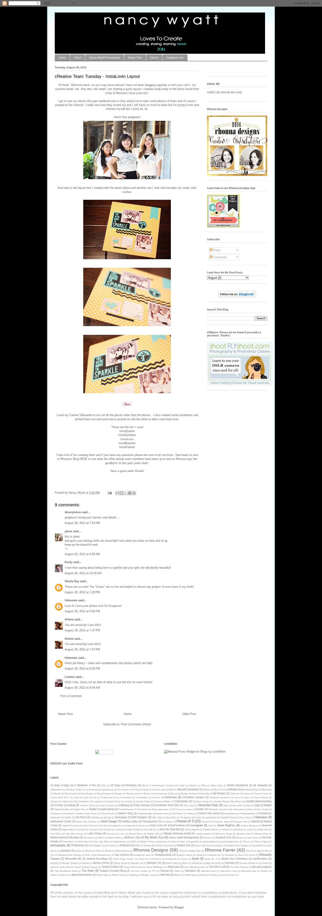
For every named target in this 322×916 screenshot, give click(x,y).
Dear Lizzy (189, 805)
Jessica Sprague (249, 825)
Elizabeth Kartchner (219, 809)
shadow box (214, 855)
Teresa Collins (110, 866)
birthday (232, 789)
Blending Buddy (250, 789)
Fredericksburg (247, 813)
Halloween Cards (60, 821)
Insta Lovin (156, 825)
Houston (206, 821)
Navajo (239, 837)
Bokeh (147, 793)
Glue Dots (171, 817)
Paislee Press (147, 841)
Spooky (54, 863)
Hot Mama (167, 821)
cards (85, 797)
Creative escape (201, 801)
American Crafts (74, 789)
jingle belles (68, 829)
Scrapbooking (163, 854)
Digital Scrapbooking (101, 809)
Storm (185, 863)
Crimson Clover (87, 805)
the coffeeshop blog (194, 867)
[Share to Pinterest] (134, 493)
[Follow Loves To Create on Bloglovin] (237, 296)
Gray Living (244, 817)
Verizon (264, 871)
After (203, 785)
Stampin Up (137, 863)
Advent (193, 785)
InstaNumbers (127, 435)
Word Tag (190, 875)
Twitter (177, 871)
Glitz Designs (139, 817)
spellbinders (260, 858)
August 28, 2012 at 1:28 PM (82, 592)
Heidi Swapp (109, 821)
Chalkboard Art (108, 797)
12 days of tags (59, 785)
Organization (119, 841)
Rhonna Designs (150, 849)
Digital (268, 805)
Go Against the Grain (191, 817)
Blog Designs (104, 793)
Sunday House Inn (248, 863)
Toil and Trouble (139, 871)
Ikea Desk (89, 825)
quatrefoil (257, 845)
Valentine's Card (228, 871)
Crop (101, 805)
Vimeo (53, 875)
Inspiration (116, 825)
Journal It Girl (96, 829)
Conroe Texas (113, 801)
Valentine (190, 870)
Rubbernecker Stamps (69, 855)
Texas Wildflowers (155, 867)
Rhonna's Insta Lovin (129, 93)
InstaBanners (127, 443)
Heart (94, 821)
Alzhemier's (56, 789)
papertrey (194, 841)
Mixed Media (114, 837)
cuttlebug (123, 805)
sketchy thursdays (97, 858)
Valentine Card (208, 871)
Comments (219, 257)
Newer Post (65, 714)
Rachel (88, 851)
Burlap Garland (189, 793)
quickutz (66, 850)
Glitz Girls (156, 817)
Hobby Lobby (130, 821)
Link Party (55, 833)
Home (62, 57)
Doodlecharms (126, 809)
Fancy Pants (107, 813)
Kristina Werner (210, 829)
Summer (230, 862)
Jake (210, 825)
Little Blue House (74, 833)
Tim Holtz (88, 870)
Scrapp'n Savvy (184, 855)
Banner (147, 789)
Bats (171, 789)
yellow (202, 875)
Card (76, 797)
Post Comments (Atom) (136, 724)
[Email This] (117, 493)
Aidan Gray (216, 785)
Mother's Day (132, 837)
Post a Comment (71, 696)
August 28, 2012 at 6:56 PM (82, 611)
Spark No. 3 (211, 859)
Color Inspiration (81, 801)
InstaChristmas (177, 825)
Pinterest (125, 845)
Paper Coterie (178, 841)
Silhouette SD (73, 858)
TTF (154, 871)
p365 (133, 841)
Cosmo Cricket (143, 801)
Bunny (174, 793)
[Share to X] (126, 493)
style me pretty (213, 863)
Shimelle (229, 855)
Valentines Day (249, 871)
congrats (97, 801)
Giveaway (121, 817)
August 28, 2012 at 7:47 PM (82, 630)
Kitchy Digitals (192, 829)
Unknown (71, 600)
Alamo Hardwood (237, 785)
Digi (257, 805)
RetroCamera (122, 851)
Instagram (196, 825)
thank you (174, 866)
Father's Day (125, 813)
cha (94, 797)
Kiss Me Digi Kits (170, 829)
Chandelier (125, 797)
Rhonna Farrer (220, 849)
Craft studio (181, 801)
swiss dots (65, 867)
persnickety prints (230, 841)
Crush (111, 805)
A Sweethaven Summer (162, 785)
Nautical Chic (224, 837)
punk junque (216, 845)
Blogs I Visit (135, 57)
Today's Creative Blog (113, 870)
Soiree (184, 859)
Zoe (223, 875)
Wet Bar (165, 874)
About (77, 57)
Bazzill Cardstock (188, 789)
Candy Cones (261, 793)
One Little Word (101, 841)
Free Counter (58, 743)
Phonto (247, 841)
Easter (200, 809)
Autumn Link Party (130, 789)
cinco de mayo (241, 797)
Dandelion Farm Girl (166, 805)
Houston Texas (221, 821)
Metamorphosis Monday (64, 837)
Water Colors (118, 875)
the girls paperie (262, 866)
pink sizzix (110, 845)
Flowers (191, 813)
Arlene (69, 619)
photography (58, 845)
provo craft (200, 845)
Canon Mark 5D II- (59, 797)
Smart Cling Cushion (123, 859)
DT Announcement (182, 809)
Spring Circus (101, 862)
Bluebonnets (133, 793)
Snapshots (170, 859)
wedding (133, 875)
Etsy (250, 809)
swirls (53, 867)
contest (128, 801)
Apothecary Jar (109, 789)
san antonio (122, 854)
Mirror (101, 837)
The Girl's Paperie (239, 867)
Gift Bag (95, 817)
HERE (83, 459)
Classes (54, 801)
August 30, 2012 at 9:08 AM (82, 687)
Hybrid (255, 821)
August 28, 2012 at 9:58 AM (82, 554)
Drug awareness (160, 809)
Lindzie (70, 677)
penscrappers (210, 841)
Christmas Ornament (219, 797)
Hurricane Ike (240, 821)
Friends (263, 813)
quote (78, 851)
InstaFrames (127, 447)
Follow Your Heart (209, 813)
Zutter (232, 875)
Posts (216, 250)
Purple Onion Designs (238, 845)
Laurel (250, 829)
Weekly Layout (149, 875)
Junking (119, 829)
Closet (65, 801)
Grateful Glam (228, 817)
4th (143, 785)
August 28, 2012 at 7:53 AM (82, 523)
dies (248, 805)
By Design (219, 793)
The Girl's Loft (217, 866)
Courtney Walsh (162, 801)
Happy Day (81, 821)
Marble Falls (153, 833)
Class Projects (261, 797)
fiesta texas (162, 813)
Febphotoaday (145, 813)
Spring (85, 863)
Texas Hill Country (133, 867)
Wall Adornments (82, 874)
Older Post (189, 714)
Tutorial (164, 870)
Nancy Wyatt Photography (104, 57)
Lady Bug (237, 829)
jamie (68, 531)
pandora (162, 841)
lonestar (111, 833)
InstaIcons (127, 439)
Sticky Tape (172, 863)
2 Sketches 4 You (85, 785)
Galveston (55, 817)
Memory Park (261, 833)
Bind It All (218, 789)
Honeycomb (150, 821)
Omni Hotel (83, 841)
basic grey (160, 789)
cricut (71, 805)
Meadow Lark (243, 833)
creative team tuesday (259, 801)
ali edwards (260, 785)
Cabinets (234, 793)
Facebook (55, 813)
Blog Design (87, 793)
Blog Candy (71, 793)
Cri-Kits (58, 805)
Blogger (118, 793)
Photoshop (77, 845)
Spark (195, 858)
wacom (64, 875)
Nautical (207, 837)
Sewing (200, 855)
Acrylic (182, 785)
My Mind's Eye (154, 837)
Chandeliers (142, 797)
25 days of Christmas (124, 785)
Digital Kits (79, 809)
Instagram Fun (175, 57)
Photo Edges (261, 841)
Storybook (197, 863)
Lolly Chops (94, 833)
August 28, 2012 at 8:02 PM (82, 668)
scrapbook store (142, 855)
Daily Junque (142, 805)
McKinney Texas (223, 833)
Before (206, 789)
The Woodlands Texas (66, 871)
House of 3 (185, 821)
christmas (170, 797)
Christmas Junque (193, 797)
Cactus (246, 793)
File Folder (177, 813)
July (109, 829)
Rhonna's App (253, 851)
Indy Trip (102, 825)
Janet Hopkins (226, 825)
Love (122, 833)
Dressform (143, 809)
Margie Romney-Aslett (177, 833)
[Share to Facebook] (130, 493)
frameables (230, 813)
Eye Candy (262, 809)
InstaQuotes (127, 431)
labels (225, 829)
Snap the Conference (150, 859)
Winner (177, 875)
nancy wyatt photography (184, 837)
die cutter (237, 805)
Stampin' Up (154, 862)
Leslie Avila (262, 829)
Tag (76, 867)
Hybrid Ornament (71, 825)
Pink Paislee (95, 845)
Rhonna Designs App (190, 851)
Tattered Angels (90, 867)
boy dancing (160, 793)
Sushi (265, 863)
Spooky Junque (70, 863)
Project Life (183, 845)
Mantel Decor (136, 833)
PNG (137, 845)
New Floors (252, 837)
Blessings (267, 789)
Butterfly (205, 793)
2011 (103, 785)
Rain (98, 851)
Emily (69, 562)
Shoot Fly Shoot (246, 855)
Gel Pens (80, 817)
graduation (211, 817)
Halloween (261, 817)
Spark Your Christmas (234, 858)
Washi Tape (102, 875)
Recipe (108, 851)
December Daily (208, 805)
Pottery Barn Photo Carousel (158, 845)
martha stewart (203, 833)
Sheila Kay (72, 581)
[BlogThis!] (121, 493)
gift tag (107, 817)
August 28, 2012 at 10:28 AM (83, 573)
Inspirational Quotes (136, 825)
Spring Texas (120, 863)
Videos (154, 57)
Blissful (57, 793)
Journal (81, 829)
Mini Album (89, 837)
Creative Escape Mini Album (227, 801)
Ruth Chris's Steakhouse (98, 855)
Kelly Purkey (133, 829)
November (68, 841)
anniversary (91, 789)
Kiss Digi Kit (150, 829)
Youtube (213, 875)
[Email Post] (109, 492)
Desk (225, 805)
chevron (156, 797)
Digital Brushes (62, 809)
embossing (238, 809)
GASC (68, 817)
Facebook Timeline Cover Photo (80, 813)
